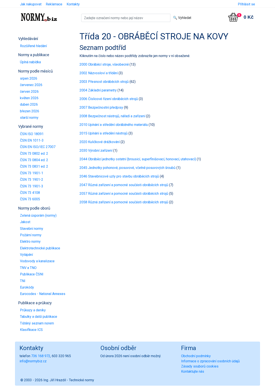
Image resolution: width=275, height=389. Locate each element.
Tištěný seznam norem (37, 323)
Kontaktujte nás (192, 371)
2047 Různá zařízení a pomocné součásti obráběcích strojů (123, 185)
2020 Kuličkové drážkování (99, 142)
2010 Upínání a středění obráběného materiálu (113, 125)
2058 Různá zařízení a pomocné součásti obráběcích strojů (123, 202)
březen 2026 (29, 111)
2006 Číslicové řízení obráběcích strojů (108, 99)
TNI (22, 281)
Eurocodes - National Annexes (42, 294)
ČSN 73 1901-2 (31, 180)
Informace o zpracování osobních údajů (210, 361)
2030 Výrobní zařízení (95, 150)
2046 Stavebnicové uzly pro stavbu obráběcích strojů (119, 176)
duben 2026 (29, 104)
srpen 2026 (28, 78)
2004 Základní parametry (98, 90)
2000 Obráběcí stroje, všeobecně (104, 64)
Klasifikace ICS (31, 330)
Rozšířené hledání (33, 46)
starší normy (29, 118)
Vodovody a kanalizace (37, 261)
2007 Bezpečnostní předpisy (101, 107)
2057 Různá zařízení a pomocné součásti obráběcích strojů (123, 193)
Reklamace (54, 4)
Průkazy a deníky (33, 310)
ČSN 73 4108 (30, 193)
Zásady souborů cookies (199, 366)
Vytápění (26, 255)
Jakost (25, 222)
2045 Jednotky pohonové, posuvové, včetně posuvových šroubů (127, 168)
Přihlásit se (246, 4)
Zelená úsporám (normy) (38, 215)
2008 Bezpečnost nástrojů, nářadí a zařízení (112, 116)
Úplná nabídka (30, 62)
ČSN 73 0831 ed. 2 (34, 166)
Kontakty (73, 4)
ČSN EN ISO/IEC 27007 (37, 147)
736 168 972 (40, 356)
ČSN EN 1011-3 (32, 140)
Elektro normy (30, 241)
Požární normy (30, 235)
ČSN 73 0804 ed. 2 (34, 160)
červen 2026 (29, 92)
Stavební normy (31, 229)
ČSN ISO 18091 (32, 134)
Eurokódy (27, 287)
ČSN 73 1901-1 (31, 173)
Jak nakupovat (30, 4)
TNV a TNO (28, 268)
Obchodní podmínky (196, 356)
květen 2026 (29, 98)
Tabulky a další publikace (38, 317)
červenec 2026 (31, 85)
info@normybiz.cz (33, 361)
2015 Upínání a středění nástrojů (103, 133)
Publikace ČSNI (31, 274)
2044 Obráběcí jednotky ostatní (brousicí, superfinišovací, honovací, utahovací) (137, 159)
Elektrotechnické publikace (40, 248)
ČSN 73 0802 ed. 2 (34, 153)
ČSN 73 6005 (30, 199)
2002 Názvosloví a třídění (98, 73)
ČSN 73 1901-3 (31, 186)
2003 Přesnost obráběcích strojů (104, 82)
